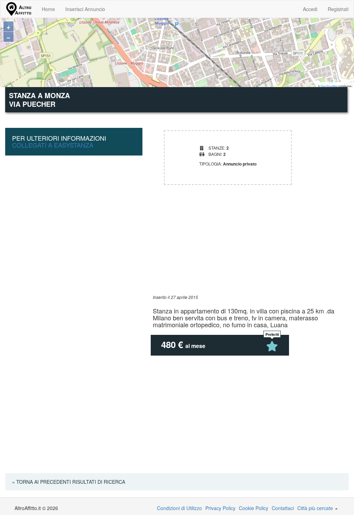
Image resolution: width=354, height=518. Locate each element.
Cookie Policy (253, 508)
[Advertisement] (251, 245)
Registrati (338, 9)
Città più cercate (315, 508)
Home (48, 9)
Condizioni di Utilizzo (179, 508)
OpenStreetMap (329, 86)
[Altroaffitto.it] (18, 9)
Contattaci (283, 508)
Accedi (310, 9)
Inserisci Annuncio (85, 9)
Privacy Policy (220, 508)
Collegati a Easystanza (52, 144)
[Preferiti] (272, 346)
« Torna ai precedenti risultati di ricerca (68, 481)
